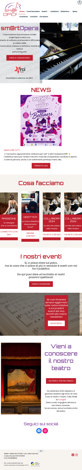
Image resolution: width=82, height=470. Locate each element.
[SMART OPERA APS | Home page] (13, 8)
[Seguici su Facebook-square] (73, 455)
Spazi (74, 11)
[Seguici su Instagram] (76, 455)
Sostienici (24, 16)
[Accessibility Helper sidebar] (79, 2)
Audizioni (54, 11)
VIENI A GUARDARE (41, 284)
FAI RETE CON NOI (51, 234)
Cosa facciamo (33, 11)
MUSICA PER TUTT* (12, 150)
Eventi (44, 11)
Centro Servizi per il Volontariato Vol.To (16, 465)
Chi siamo (44, 16)
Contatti (34, 16)
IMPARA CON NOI (30, 234)
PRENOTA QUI (41, 165)
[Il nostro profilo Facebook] (39, 430)
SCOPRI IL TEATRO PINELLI (61, 380)
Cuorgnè (62, 399)
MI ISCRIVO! (56, 323)
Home (22, 11)
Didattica (65, 11)
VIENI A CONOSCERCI (19, 57)
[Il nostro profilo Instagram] (45, 430)
